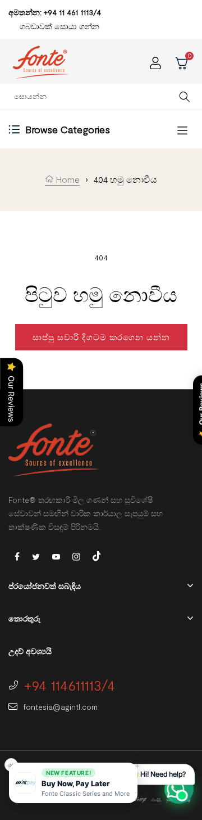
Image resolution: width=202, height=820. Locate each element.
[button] (73, 783)
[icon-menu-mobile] (182, 129)
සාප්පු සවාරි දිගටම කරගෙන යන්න (101, 337)
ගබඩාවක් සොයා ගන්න (59, 26)
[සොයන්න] (184, 96)
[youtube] (56, 556)
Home (66, 179)
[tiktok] (96, 555)
